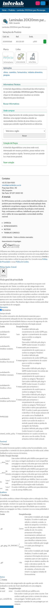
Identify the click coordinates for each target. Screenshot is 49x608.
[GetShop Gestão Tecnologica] (24, 246)
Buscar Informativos (11, 104)
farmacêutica (22, 72)
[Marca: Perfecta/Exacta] (8, 56)
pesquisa (6, 75)
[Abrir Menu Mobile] (47, 3)
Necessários (6, 310)
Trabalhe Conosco (11, 232)
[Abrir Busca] (43, 3)
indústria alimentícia (35, 72)
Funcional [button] (3, 441)
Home (4, 10)
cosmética (12, 72)
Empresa (7, 223)
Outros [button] (2, 577)
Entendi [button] (13, 267)
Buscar (24, 136)
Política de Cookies (22, 262)
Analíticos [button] (3, 492)
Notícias (7, 229)
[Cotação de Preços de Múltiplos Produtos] (38, 3)
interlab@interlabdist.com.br (11, 185)
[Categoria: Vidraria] (5, 21)
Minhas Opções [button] (5, 267)
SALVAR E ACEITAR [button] (6, 607)
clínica (5, 72)
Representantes (10, 226)
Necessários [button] (4, 307)
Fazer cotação (8, 162)
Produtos (11, 10)
